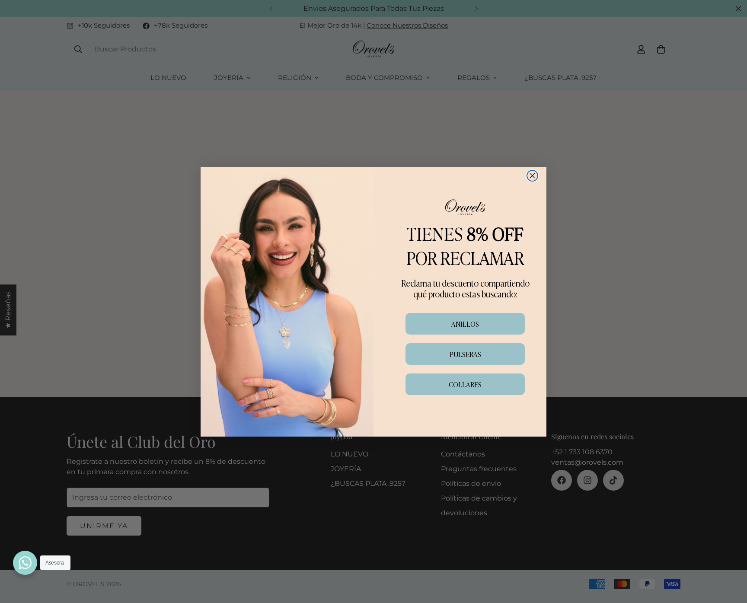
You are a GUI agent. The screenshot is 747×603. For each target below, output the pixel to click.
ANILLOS (465, 324)
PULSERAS (465, 354)
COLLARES (465, 384)
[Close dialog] (532, 175)
